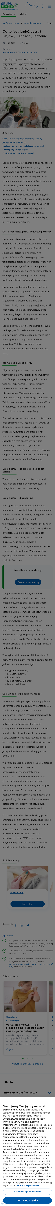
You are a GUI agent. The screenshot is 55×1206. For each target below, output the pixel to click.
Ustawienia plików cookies (27, 1191)
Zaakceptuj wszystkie (27, 1200)
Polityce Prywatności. (28, 1185)
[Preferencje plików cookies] (2, 1202)
